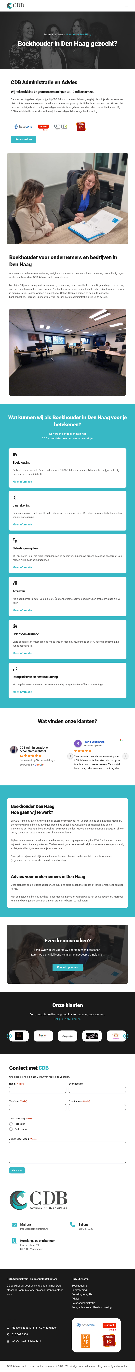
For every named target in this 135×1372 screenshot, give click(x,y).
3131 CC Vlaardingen (31, 1249)
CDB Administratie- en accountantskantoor (34, 749)
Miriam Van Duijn (94, 741)
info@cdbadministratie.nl (26, 1341)
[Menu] (126, 5)
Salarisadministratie (83, 1303)
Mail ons (25, 1224)
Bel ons (83, 1224)
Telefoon (18, 1101)
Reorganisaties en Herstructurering (92, 1307)
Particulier (19, 1124)
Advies (75, 1298)
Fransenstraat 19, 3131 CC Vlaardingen (34, 1327)
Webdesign (71, 1366)
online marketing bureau (97, 1366)
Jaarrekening (79, 1290)
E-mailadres (79, 1101)
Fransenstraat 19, (30, 1245)
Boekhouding (79, 1285)
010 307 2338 (20, 1334)
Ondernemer (20, 1129)
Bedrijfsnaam (76, 1083)
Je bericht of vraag (23, 1139)
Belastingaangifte (82, 1294)
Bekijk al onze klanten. (67, 1019)
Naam (16, 1083)
